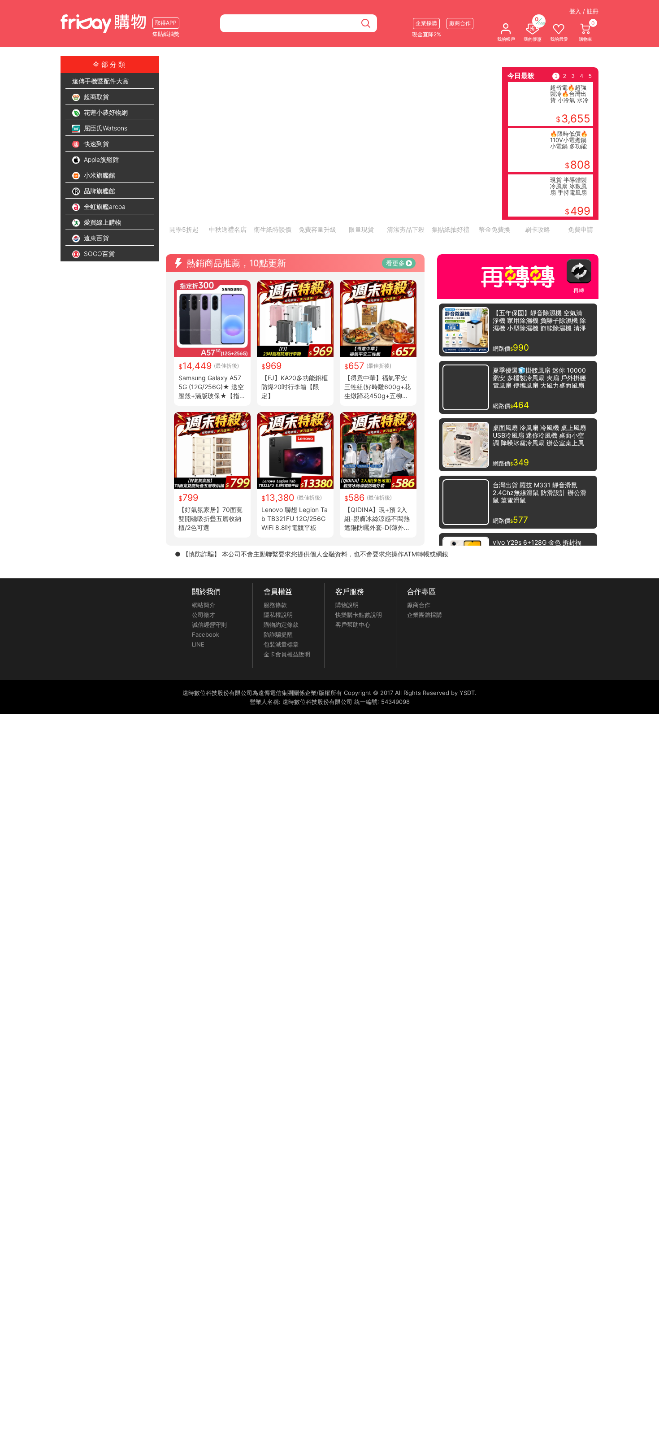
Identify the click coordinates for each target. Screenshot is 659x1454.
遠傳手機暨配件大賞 (100, 81)
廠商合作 (418, 669)
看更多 (395, 327)
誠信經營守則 (209, 689)
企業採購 (426, 23)
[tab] (290, 243)
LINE (198, 708)
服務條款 (275, 669)
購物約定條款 (281, 689)
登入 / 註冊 (583, 11)
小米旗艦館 (98, 175)
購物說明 (347, 669)
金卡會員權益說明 (287, 718)
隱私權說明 (278, 679)
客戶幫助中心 (352, 689)
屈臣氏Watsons (104, 128)
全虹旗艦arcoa (104, 206)
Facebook (205, 699)
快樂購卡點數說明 (358, 679)
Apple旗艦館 (100, 159)
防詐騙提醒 (278, 699)
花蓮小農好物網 (105, 112)
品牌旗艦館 (98, 191)
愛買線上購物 (101, 222)
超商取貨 (95, 96)
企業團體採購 (424, 679)
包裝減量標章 (281, 708)
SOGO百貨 (98, 253)
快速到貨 (95, 144)
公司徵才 (203, 679)
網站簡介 (203, 669)
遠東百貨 (95, 238)
